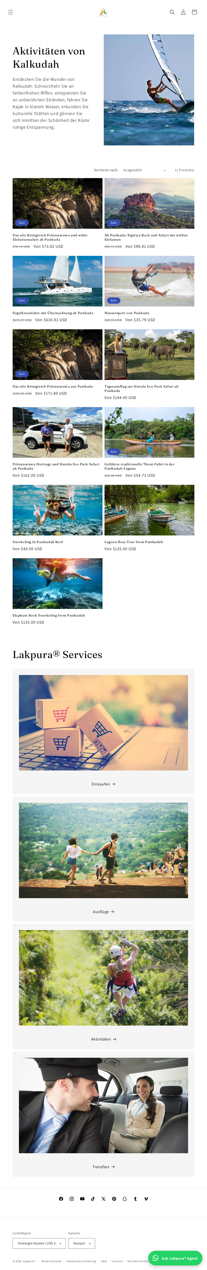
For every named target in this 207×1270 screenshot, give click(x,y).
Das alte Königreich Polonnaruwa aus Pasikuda (53, 386)
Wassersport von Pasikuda (127, 313)
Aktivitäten (101, 1039)
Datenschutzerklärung (81, 1261)
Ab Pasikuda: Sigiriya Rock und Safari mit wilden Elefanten (146, 237)
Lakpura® (29, 1261)
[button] (10, 12)
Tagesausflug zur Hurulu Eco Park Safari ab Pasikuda (141, 388)
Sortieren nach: (106, 170)
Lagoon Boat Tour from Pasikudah (134, 542)
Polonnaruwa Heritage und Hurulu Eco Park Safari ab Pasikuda (56, 466)
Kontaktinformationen (142, 1261)
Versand (117, 1261)
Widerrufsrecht (52, 1261)
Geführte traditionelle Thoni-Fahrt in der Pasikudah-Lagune (140, 466)
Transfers (100, 1166)
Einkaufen (101, 784)
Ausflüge (101, 911)
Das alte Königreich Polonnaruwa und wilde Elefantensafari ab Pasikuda (50, 237)
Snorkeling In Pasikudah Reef (38, 542)
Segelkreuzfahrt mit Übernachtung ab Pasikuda (53, 313)
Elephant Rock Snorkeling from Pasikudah (49, 615)
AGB (104, 1261)
